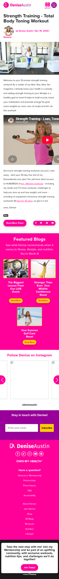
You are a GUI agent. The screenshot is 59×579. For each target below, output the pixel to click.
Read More (16, 300)
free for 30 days (25, 201)
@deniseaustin (29, 404)
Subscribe (47, 428)
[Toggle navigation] (54, 5)
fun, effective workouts (32, 183)
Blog (6, 215)
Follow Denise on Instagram (29, 355)
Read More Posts (15, 223)
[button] (3, 379)
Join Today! (29, 567)
